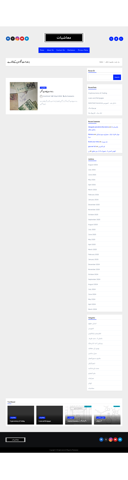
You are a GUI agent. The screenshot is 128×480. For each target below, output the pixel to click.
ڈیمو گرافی (91, 363)
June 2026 (92, 175)
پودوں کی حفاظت (93, 348)
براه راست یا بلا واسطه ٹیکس (46, 91)
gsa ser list (92, 146)
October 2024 (93, 274)
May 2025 (91, 239)
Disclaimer (71, 50)
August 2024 (93, 284)
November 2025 (94, 210)
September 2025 (94, 219)
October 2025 (93, 215)
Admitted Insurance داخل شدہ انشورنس (102, 103)
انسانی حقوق (92, 323)
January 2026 (93, 200)
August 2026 (93, 165)
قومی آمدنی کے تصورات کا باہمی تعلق (104, 151)
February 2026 (93, 195)
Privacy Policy (83, 50)
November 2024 (94, 269)
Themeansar (75, 450)
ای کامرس (101, 146)
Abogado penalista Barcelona (98, 127)
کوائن (90, 383)
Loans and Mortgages (96, 98)
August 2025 (93, 224)
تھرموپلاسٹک (92, 108)
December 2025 (94, 205)
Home (42, 50)
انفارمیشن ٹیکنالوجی (94, 333)
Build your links (93, 142)
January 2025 (93, 259)
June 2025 (92, 234)
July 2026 (92, 170)
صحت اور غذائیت (93, 368)
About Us (50, 50)
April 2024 (92, 304)
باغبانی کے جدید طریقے (95, 338)
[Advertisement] (56, 13)
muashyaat (47, 96)
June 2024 (92, 294)
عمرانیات (91, 378)
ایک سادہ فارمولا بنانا (95, 113)
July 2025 (92, 229)
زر (88, 151)
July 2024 (92, 289)
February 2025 (93, 254)
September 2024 (94, 279)
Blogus (68, 450)
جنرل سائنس (92, 353)
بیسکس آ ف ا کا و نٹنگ (95, 343)
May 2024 (91, 299)
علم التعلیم (91, 373)
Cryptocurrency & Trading (97, 93)
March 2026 (92, 190)
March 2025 (92, 249)
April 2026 (92, 185)
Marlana (91, 134)
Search (91, 71)
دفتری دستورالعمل (94, 358)
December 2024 (94, 264)
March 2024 (92, 309)
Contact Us (60, 50)
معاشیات (43, 87)
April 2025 (92, 244)
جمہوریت (105, 142)
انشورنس (91, 328)
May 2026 (91, 180)
